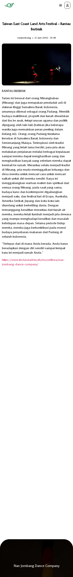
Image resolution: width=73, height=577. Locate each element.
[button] (60, 5)
